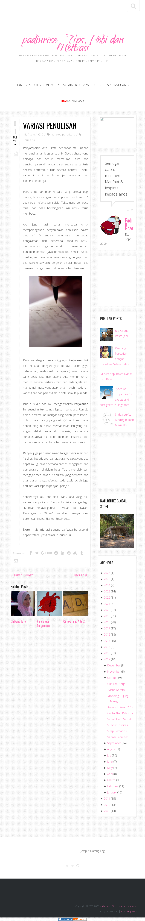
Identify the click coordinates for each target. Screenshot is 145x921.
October (112, 678)
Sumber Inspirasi (117, 725)
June (110, 762)
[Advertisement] (75, 10)
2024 (107, 585)
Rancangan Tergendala (43, 623)
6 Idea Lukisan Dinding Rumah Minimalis (124, 420)
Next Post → (82, 575)
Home (20, 85)
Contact (49, 85)
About (33, 85)
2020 (107, 610)
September (114, 743)
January (112, 792)
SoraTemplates (129, 911)
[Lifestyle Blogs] (65, 919)
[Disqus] (51, 685)
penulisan (68, 134)
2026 (107, 573)
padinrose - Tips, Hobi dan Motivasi (72, 45)
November (114, 671)
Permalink (29, 140)
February (112, 786)
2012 (107, 659)
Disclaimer (68, 85)
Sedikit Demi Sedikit (119, 719)
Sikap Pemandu (117, 731)
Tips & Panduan (114, 85)
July (109, 755)
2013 (107, 653)
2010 (107, 805)
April (110, 774)
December (113, 665)
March (111, 780)
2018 (107, 622)
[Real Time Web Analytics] (79, 919)
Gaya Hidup (90, 85)
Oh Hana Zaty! (18, 621)
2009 (107, 811)
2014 (107, 647)
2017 (107, 628)
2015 (107, 641)
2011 (107, 799)
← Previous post (22, 575)
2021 (107, 604)
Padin (31, 134)
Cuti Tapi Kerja (116, 684)
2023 (107, 591)
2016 (107, 634)
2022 (107, 597)
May (110, 768)
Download (75, 101)
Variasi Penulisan (49, 125)
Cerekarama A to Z (74, 621)
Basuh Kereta (116, 690)
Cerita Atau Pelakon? (120, 713)
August (111, 749)
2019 (107, 616)
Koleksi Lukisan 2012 (120, 707)
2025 (107, 579)
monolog (56, 134)
